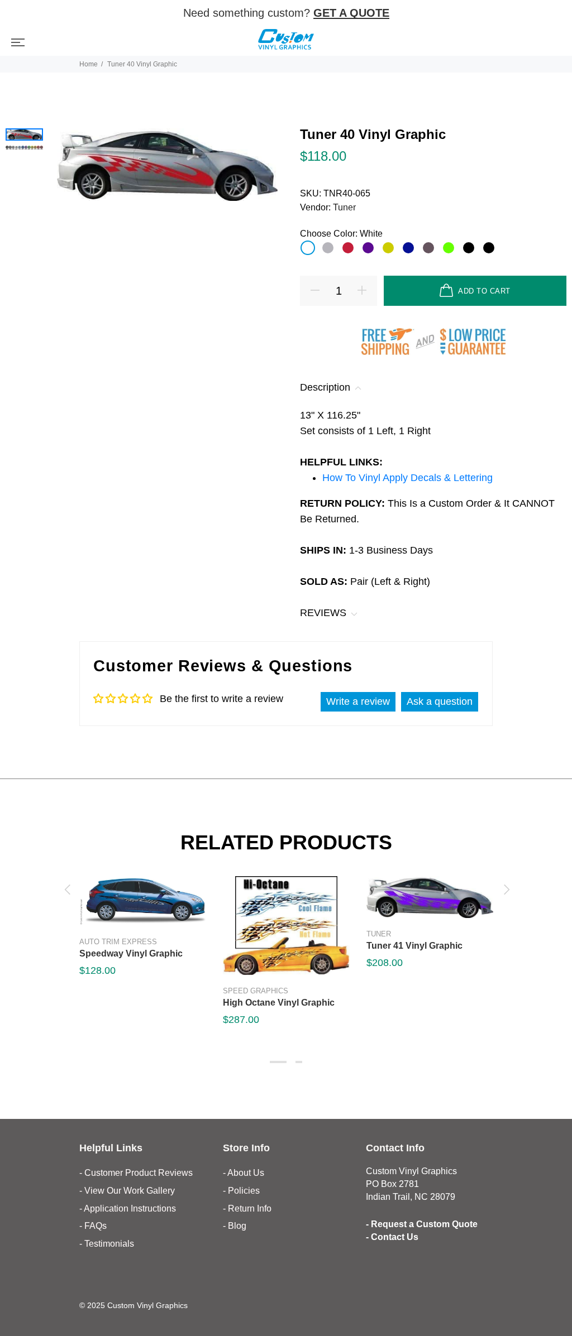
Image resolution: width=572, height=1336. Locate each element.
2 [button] (298, 1062)
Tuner (344, 207)
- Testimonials (106, 1243)
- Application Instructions (127, 1208)
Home (88, 64)
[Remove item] (556, 13)
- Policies (241, 1190)
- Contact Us (392, 1237)
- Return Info (247, 1208)
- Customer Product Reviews (136, 1173)
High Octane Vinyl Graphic (279, 1002)
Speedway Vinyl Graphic (131, 953)
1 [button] (278, 1062)
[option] (24, 134)
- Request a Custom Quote (422, 1224)
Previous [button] (67, 889)
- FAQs (93, 1226)
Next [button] (505, 889)
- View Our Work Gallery (127, 1190)
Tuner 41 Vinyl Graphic (414, 945)
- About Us (243, 1173)
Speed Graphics (255, 991)
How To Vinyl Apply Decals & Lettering (407, 477)
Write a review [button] (358, 701)
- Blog (234, 1226)
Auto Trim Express (118, 942)
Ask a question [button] (440, 701)
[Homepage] (286, 40)
